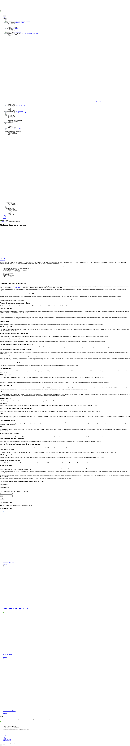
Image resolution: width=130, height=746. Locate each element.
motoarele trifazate (12, 299)
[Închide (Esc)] (0, 744)
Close (5, 15)
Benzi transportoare (19, 19)
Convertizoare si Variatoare (24, 21)
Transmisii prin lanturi (20, 105)
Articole (4, 735)
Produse (4, 18)
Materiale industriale (19, 22)
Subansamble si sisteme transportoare (30, 33)
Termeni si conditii (7, 739)
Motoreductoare (16, 28)
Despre (4, 737)
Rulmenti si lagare (18, 32)
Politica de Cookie (7, 740)
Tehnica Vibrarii (99, 101)
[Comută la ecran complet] (3, 744)
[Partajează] (1, 744)
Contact (4, 738)
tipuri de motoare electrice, (15, 287)
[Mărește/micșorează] (4, 744)
